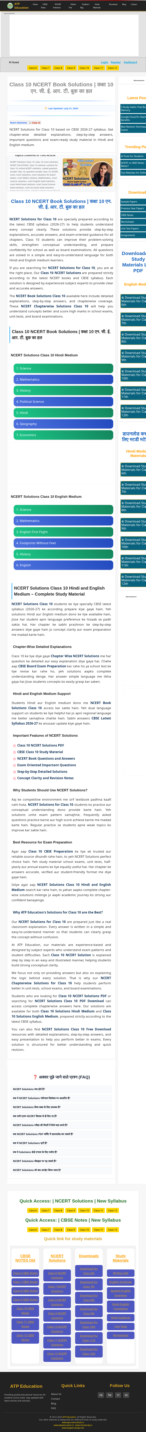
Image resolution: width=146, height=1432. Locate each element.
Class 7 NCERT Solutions (57, 1289)
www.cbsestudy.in (83, 1425)
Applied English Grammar (121, 1293)
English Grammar (120, 1282)
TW (109, 1395)
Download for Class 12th (89, 1351)
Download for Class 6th (89, 1271)
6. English (23, 565)
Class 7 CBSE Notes (25, 1282)
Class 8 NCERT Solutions (57, 1302)
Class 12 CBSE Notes (25, 1337)
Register (116, 62)
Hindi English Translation (120, 1306)
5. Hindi (22, 412)
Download (113, 4)
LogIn (104, 62)
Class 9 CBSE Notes (25, 1300)
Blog (124, 4)
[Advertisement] (74, 36)
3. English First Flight (32, 532)
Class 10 (84, 68)
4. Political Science (30, 401)
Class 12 (112, 68)
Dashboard (130, 62)
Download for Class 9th (89, 1311)
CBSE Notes (44, 6)
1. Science (23, 368)
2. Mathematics (27, 379)
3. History (23, 390)
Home (35, 4)
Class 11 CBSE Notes (25, 1324)
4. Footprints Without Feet (36, 543)
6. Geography (26, 424)
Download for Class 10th (89, 1324)
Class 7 (45, 68)
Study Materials (97, 6)
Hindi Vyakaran (120, 1318)
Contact (134, 4)
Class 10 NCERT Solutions (57, 1329)
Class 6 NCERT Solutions (57, 1275)
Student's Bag (84, 6)
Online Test (72, 6)
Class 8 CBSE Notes (25, 1291)
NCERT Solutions (57, 6)
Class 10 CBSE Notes (25, 1311)
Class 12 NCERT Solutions (57, 1356)
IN (126, 1395)
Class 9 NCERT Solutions (57, 1315)
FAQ (53, 1408)
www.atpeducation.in (64, 1425)
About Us (56, 1394)
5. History (23, 554)
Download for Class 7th (89, 1284)
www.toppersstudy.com (73, 1427)
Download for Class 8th (89, 1298)
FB (101, 1395)
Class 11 (98, 68)
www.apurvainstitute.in (73, 1422)
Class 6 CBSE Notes (25, 1273)
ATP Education (69, 1417)
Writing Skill (120, 1273)
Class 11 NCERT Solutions (57, 1342)
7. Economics (26, 435)
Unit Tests (120, 1326)
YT (118, 1395)
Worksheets (120, 1335)
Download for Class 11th (89, 1338)
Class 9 (71, 68)
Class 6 (33, 68)
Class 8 (58, 68)
